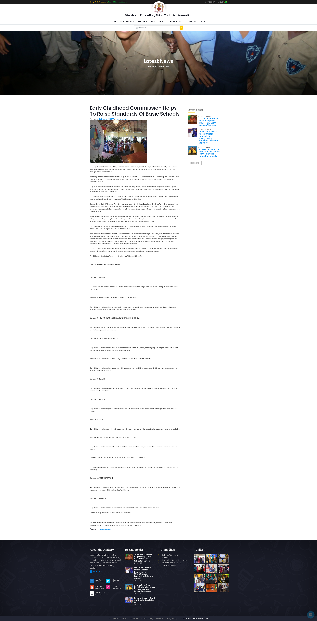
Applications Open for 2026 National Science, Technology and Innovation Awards (209, 152)
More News (194, 163)
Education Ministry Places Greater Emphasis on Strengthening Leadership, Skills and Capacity (208, 137)
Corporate (157, 21)
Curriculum (167, 557)
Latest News (164, 66)
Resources (175, 21)
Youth (141, 21)
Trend (203, 21)
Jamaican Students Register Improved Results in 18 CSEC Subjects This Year (208, 121)
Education (126, 21)
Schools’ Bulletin (169, 565)
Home (113, 21)
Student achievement (171, 563)
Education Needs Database (174, 560)
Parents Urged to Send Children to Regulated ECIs (144, 600)
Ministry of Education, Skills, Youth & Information (158, 15)
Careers (192, 21)
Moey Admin (122, 119)
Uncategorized (104, 529)
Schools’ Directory (170, 555)
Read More (98, 571)
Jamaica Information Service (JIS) (193, 618)
